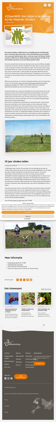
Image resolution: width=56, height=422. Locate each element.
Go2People (19, 393)
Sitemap (6, 412)
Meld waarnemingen (20, 376)
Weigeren (28, 216)
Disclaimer (6, 406)
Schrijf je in (39, 363)
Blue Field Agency (34, 393)
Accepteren (28, 212)
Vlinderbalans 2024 (13, 263)
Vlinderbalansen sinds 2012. (15, 264)
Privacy (6, 399)
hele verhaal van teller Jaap (17, 200)
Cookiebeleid (27, 218)
